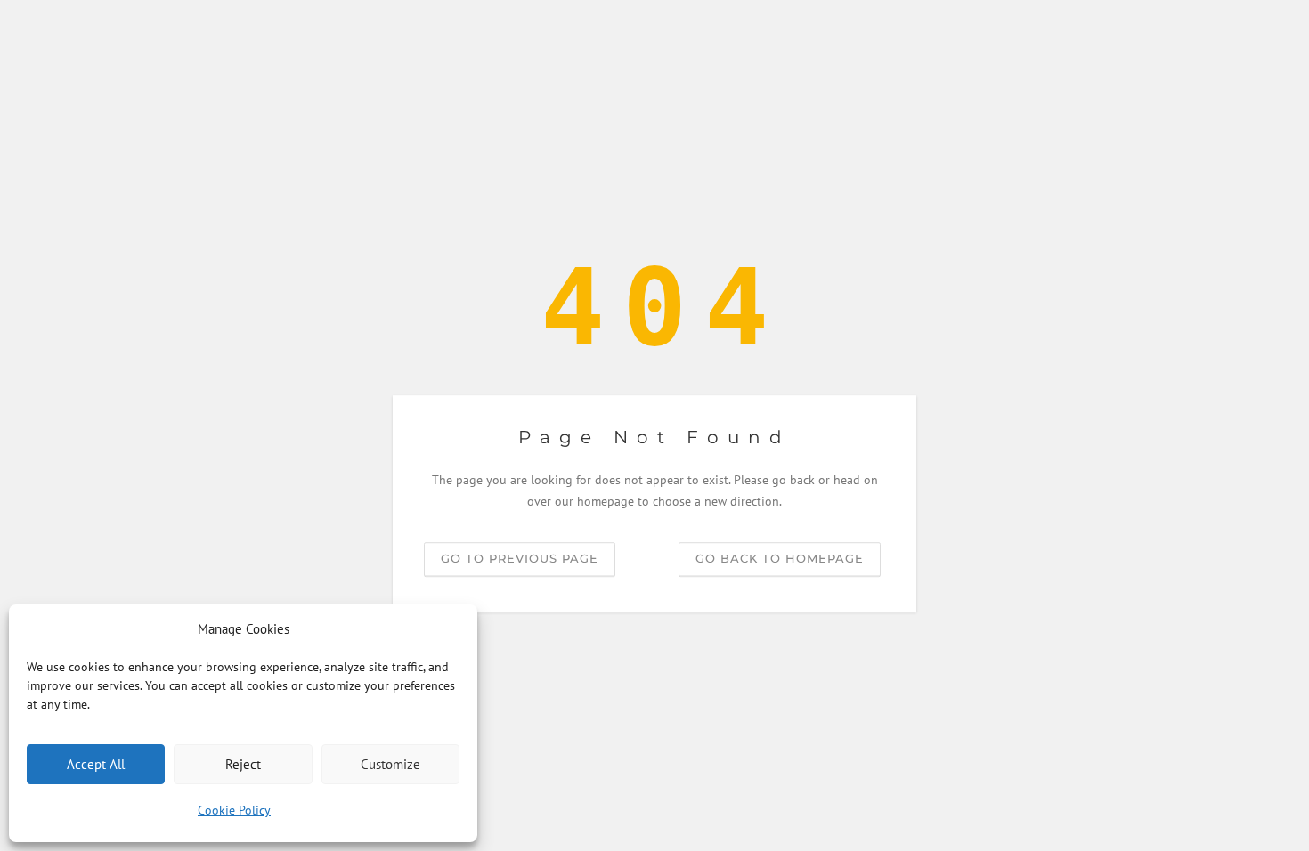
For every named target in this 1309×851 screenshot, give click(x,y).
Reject (243, 764)
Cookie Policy (234, 810)
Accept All (96, 764)
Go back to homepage (779, 558)
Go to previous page (519, 558)
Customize (390, 764)
